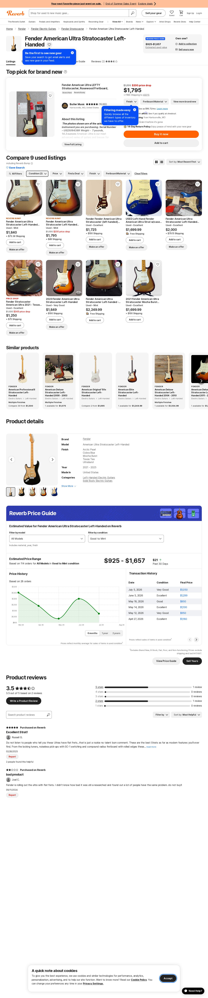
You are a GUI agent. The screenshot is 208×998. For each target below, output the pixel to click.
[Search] (132, 13)
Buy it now (161, 134)
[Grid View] (156, 162)
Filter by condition (98, 532)
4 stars (99, 691)
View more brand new (184, 101)
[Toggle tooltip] (65, 71)
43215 (146, 95)
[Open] (82, 539)
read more (151, 747)
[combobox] (44, 538)
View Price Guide (166, 660)
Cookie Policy (139, 979)
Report (12, 756)
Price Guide (78, 61)
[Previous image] (13, 114)
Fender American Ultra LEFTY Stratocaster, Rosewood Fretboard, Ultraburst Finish (85, 86)
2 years (116, 633)
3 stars (99, 696)
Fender (86, 438)
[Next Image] (52, 459)
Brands (129, 21)
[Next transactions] (196, 639)
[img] (92, 104)
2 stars (99, 700)
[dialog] (104, 978)
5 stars (99, 687)
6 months (92, 633)
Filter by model (17, 532)
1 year (105, 633)
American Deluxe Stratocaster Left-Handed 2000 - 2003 (56, 392)
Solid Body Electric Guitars (97, 480)
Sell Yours (192, 660)
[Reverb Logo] (15, 13)
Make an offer (16, 249)
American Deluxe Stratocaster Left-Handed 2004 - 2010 (166, 392)
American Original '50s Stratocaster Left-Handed (94, 392)
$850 (183, 601)
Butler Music (77, 104)
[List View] (161, 162)
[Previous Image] (12, 459)
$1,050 (184, 589)
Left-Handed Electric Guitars (99, 477)
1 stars (99, 705)
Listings (10, 61)
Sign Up (190, 13)
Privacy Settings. (93, 983)
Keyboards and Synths (74, 21)
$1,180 (183, 618)
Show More (67, 486)
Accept (168, 978)
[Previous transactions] (189, 639)
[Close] (135, 110)
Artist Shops (165, 21)
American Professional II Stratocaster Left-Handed (22, 392)
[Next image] (50, 114)
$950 (183, 612)
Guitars (32, 21)
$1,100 (183, 607)
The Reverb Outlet (16, 21)
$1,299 (183, 595)
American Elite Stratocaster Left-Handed (128, 392)
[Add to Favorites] (49, 45)
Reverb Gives (180, 21)
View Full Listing (72, 144)
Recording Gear (96, 21)
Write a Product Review (23, 700)
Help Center (194, 21)
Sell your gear (153, 13)
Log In (199, 13)
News (138, 21)
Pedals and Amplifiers (49, 21)
